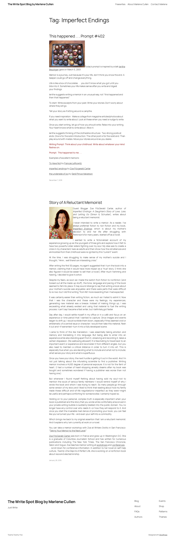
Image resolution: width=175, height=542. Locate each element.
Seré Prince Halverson (82, 173)
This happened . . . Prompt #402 (77, 36)
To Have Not (55, 163)
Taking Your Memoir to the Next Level (67, 430)
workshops (102, 444)
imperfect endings (58, 168)
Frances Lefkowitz (73, 163)
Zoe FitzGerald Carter (60, 435)
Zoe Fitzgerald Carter (80, 168)
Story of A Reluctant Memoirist (75, 202)
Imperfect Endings (82, 228)
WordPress (163, 535)
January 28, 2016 (55, 460)
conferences (118, 444)
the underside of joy (58, 173)
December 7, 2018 (55, 180)
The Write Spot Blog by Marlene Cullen (31, 4)
